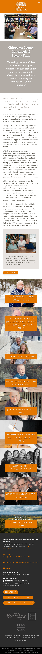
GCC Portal (35, 652)
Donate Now (10, 272)
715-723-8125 (8, 554)
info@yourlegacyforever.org (16, 557)
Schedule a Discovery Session (19, 602)
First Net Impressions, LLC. (28, 650)
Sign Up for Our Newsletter (18, 597)
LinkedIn (22, 562)
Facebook (9, 562)
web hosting (15, 650)
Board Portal (16, 652)
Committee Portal (26, 652)
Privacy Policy (8, 652)
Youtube (34, 562)
